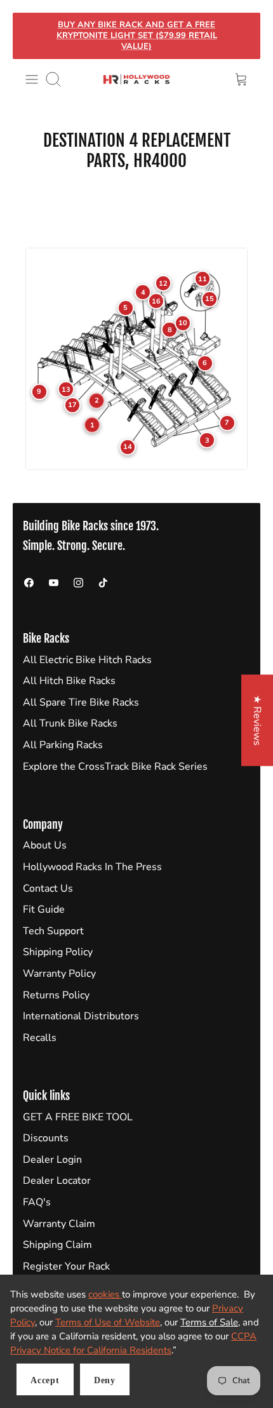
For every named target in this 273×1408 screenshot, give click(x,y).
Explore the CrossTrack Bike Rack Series (115, 767)
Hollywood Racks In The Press (92, 867)
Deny (105, 1380)
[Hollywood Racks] (136, 79)
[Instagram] (78, 583)
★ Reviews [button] (257, 720)
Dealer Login (52, 1160)
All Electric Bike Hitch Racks (87, 660)
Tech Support (53, 931)
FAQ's (37, 1202)
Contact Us (48, 888)
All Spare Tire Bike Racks (81, 702)
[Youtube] (53, 583)
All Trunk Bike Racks (70, 723)
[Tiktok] (103, 583)
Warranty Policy (59, 974)
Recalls (40, 1038)
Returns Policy (56, 995)
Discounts (46, 1138)
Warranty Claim (59, 1224)
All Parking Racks (63, 745)
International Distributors (81, 1016)
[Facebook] (29, 583)
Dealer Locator (57, 1181)
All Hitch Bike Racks (69, 681)
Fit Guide (44, 909)
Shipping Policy (58, 952)
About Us (45, 845)
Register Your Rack (66, 1266)
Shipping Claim (57, 1245)
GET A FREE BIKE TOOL (78, 1117)
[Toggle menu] (32, 79)
